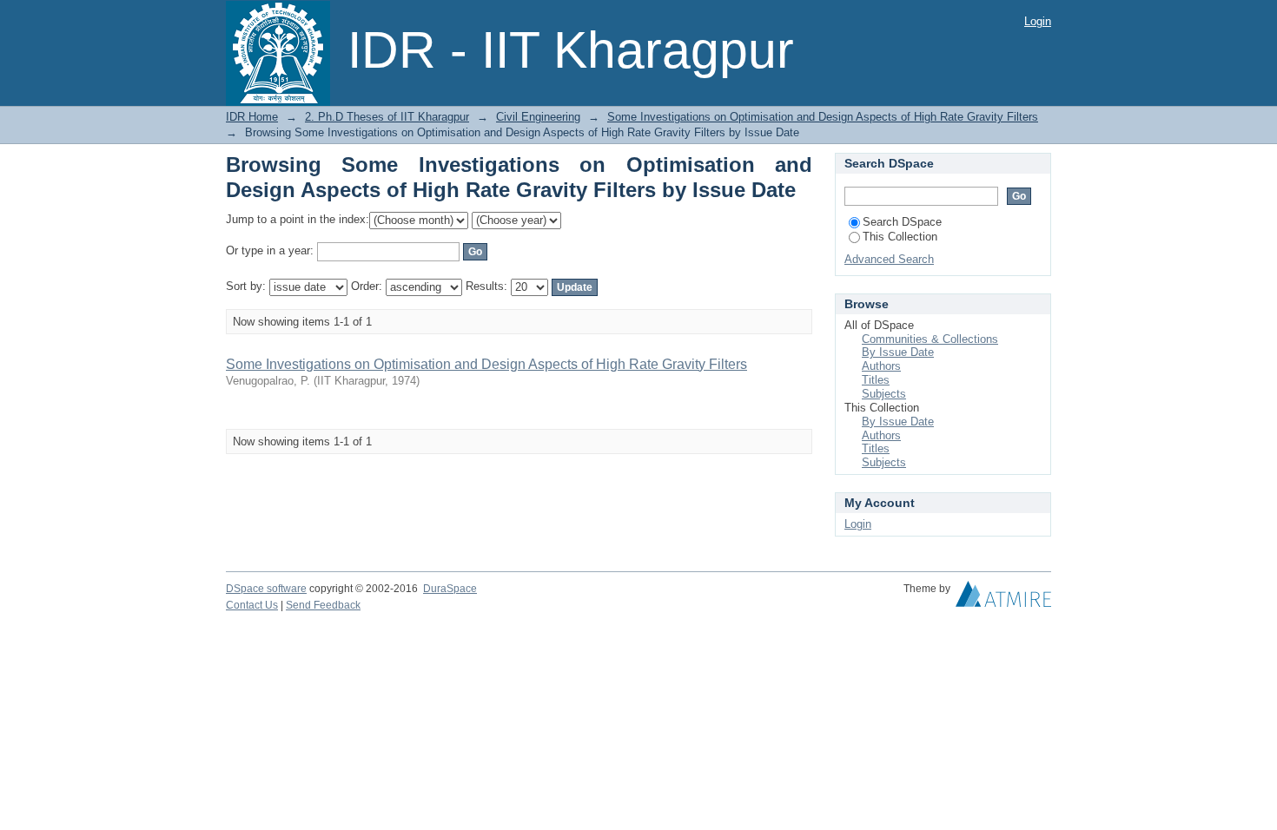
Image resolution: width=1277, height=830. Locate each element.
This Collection (900, 236)
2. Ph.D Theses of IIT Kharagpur (387, 116)
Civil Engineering (538, 116)
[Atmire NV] (1003, 598)
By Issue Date (898, 352)
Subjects (884, 393)
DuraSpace (450, 589)
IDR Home (252, 116)
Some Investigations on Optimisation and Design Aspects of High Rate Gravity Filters (822, 116)
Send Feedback (323, 605)
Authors (881, 365)
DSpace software (266, 589)
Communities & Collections (930, 339)
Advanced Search (889, 259)
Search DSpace (902, 221)
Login (1037, 21)
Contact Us (252, 605)
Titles (876, 379)
